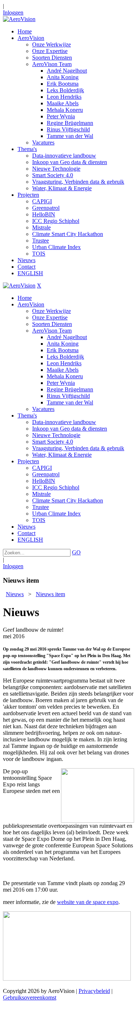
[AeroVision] (19, 19)
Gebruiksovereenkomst (29, 997)
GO (76, 552)
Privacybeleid (94, 991)
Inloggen (13, 12)
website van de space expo (87, 902)
